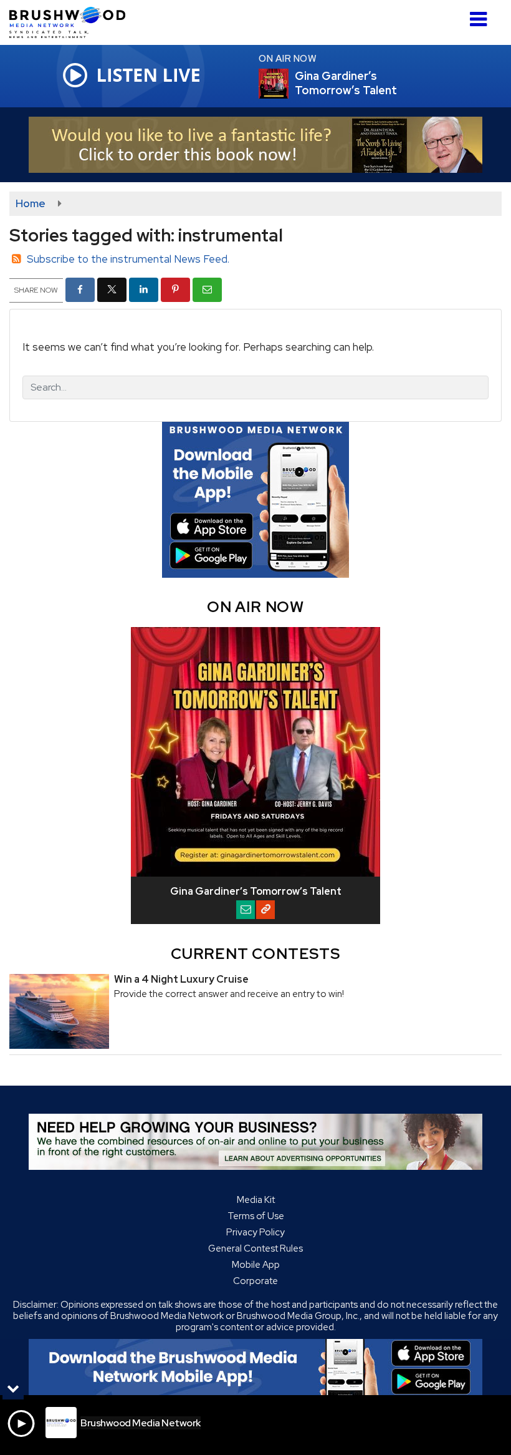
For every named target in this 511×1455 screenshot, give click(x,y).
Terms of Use (255, 1216)
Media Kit (256, 1200)
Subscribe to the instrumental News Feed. (128, 259)
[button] (478, 14)
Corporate (255, 1281)
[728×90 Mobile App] (255, 1367)
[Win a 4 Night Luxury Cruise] (59, 1011)
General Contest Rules (255, 1248)
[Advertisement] (255, 145)
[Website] (265, 909)
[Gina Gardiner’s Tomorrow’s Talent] (288, 84)
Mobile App (256, 1264)
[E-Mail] (245, 909)
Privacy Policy (255, 1232)
